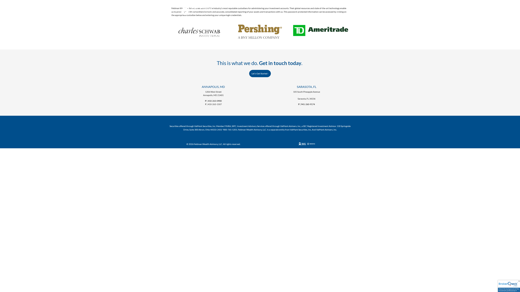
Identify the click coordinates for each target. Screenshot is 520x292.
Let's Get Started (260, 73)
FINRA (228, 126)
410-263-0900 (215, 100)
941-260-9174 (308, 104)
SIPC (234, 126)
